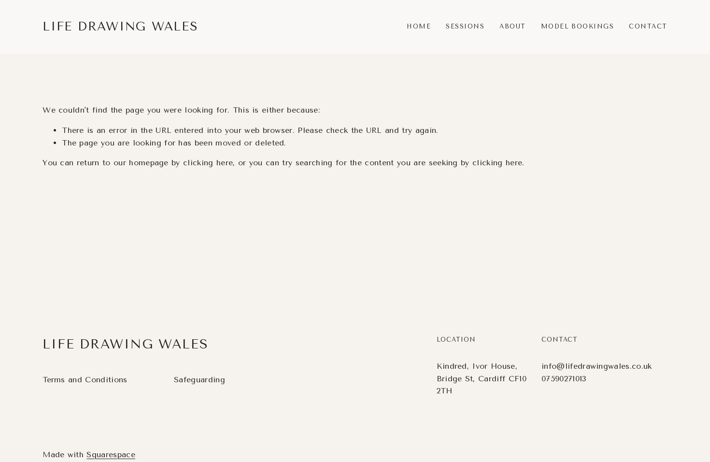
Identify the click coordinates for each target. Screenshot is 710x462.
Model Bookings (577, 26)
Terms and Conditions (85, 379)
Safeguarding (199, 379)
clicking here (208, 162)
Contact (648, 26)
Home (419, 26)
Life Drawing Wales (120, 26)
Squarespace (110, 454)
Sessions (465, 26)
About (512, 26)
